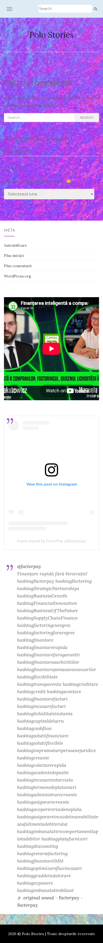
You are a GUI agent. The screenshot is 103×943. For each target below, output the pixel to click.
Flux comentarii (17, 265)
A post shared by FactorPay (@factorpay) (51, 541)
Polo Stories (51, 35)
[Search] (95, 9)
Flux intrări (14, 255)
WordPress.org (17, 276)
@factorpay (29, 566)
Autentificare (15, 245)
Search (86, 117)
